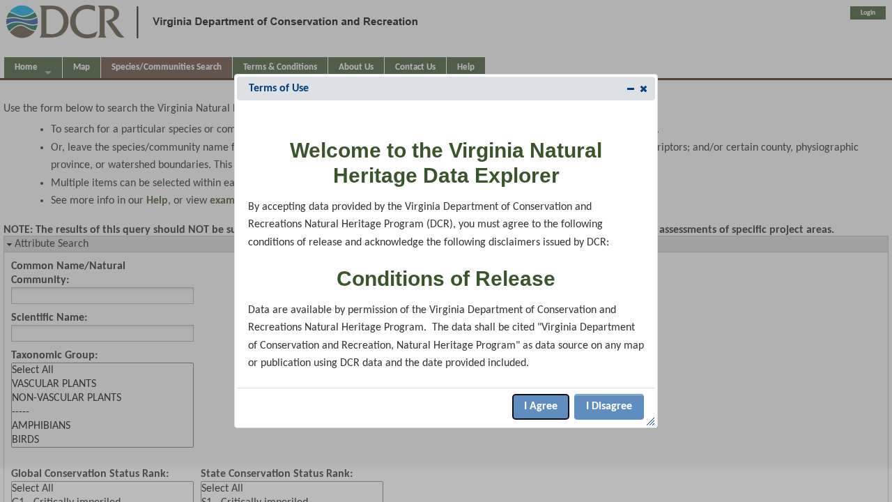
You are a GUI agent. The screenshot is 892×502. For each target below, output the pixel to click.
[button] (643, 89)
